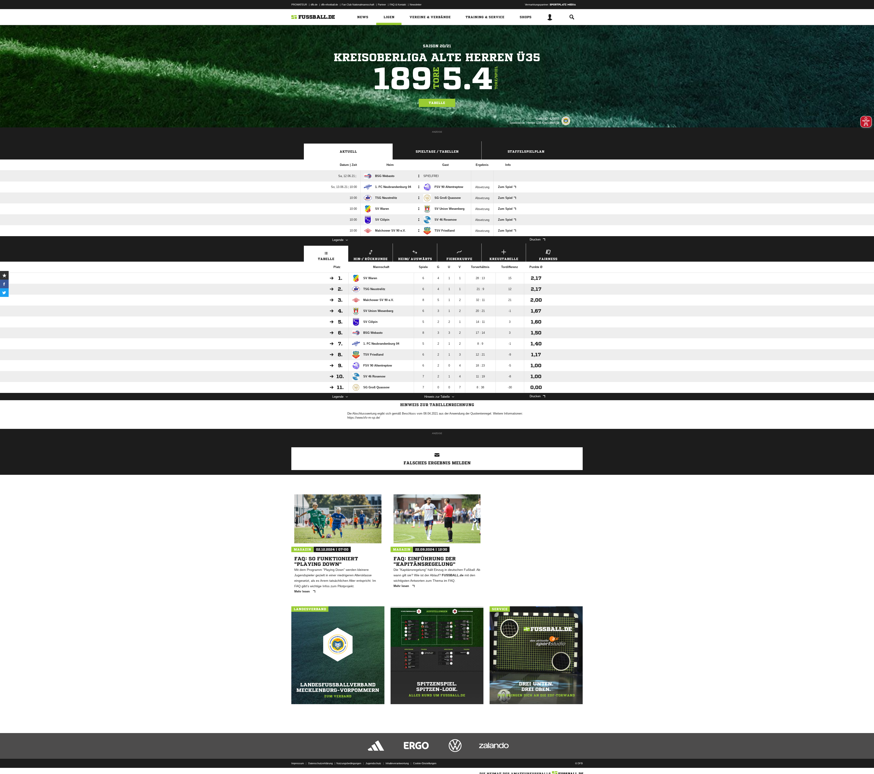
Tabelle (437, 102)
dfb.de (314, 4)
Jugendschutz (373, 763)
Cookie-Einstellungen (424, 763)
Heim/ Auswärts (415, 259)
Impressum (297, 763)
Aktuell (348, 151)
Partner (382, 4)
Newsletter (416, 4)
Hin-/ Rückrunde (370, 259)
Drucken (535, 239)
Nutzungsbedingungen (348, 763)
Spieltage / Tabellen (437, 151)
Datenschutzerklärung (320, 763)
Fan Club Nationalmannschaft (358, 4)
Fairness (548, 259)
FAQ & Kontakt (398, 4)
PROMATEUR (299, 4)
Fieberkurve (459, 259)
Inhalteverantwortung (397, 763)
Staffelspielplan (526, 151)
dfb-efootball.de (329, 4)
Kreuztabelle (503, 259)
